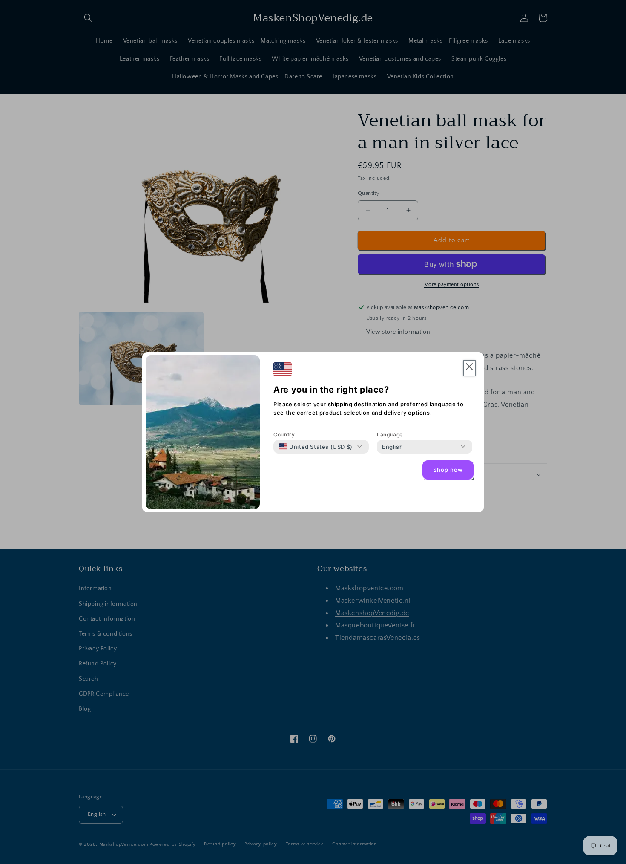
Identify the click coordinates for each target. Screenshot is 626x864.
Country (284, 434)
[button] (469, 368)
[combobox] (316, 446)
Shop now (448, 469)
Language (390, 434)
